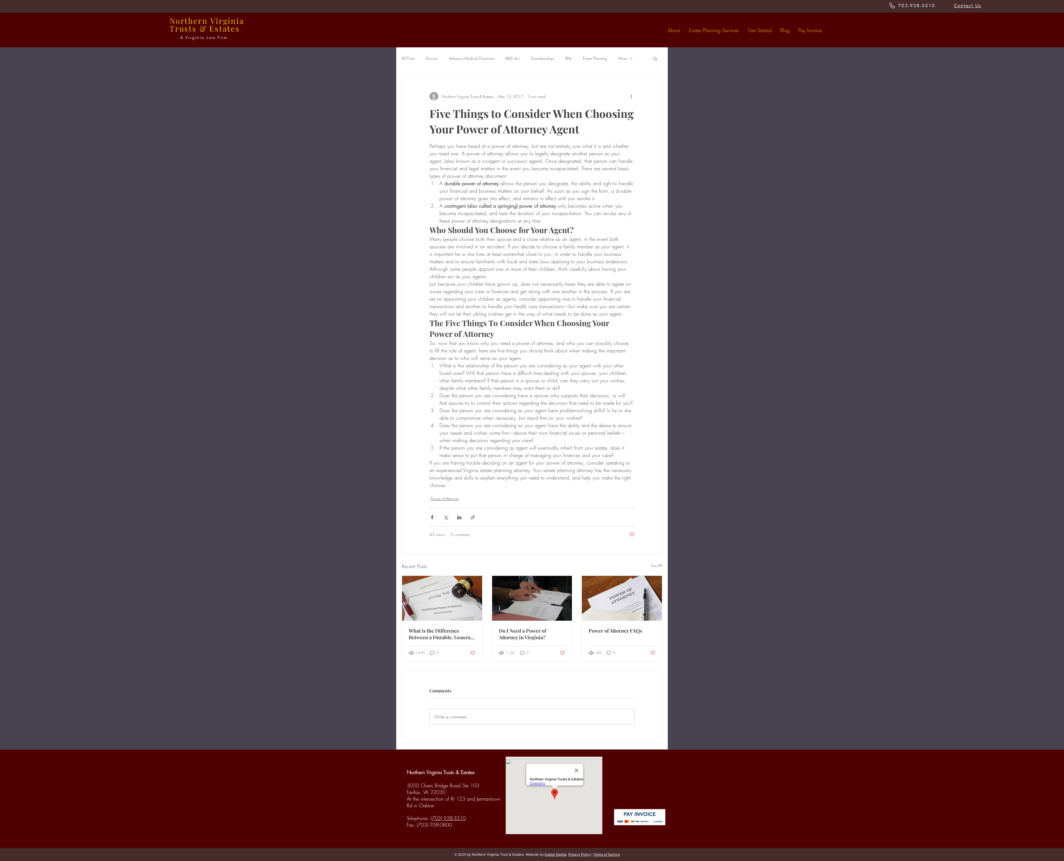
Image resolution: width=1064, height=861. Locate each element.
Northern (189, 21)
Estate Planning (595, 58)
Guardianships (542, 58)
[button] (655, 58)
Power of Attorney (445, 498)
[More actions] (631, 96)
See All (656, 565)
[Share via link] (472, 517)
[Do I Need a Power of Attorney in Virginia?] (532, 598)
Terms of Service (607, 855)
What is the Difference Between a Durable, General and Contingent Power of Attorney (440, 634)
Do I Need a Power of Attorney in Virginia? (522, 634)
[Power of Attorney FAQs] (622, 598)
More (622, 58)
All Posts (408, 58)
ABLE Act (512, 58)
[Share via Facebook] (432, 517)
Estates (224, 28)
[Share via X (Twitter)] (445, 517)
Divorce (432, 58)
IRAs (568, 58)
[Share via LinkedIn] (459, 517)
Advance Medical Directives (471, 58)
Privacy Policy (579, 855)
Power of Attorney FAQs (615, 630)
